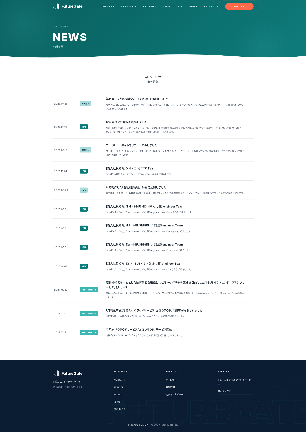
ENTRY (239, 6)
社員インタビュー (174, 394)
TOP (54, 26)
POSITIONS (171, 6)
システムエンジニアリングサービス (234, 381)
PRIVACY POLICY (138, 425)
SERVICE (127, 6)
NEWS (193, 6)
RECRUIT (150, 6)
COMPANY (107, 6)
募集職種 (170, 387)
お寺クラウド (224, 391)
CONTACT (211, 6)
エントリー (171, 380)
